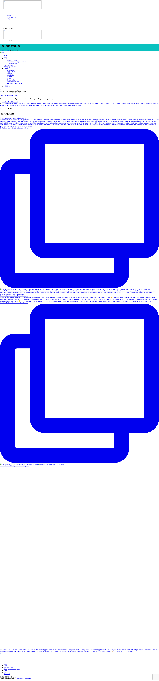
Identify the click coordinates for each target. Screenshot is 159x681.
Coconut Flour (49, 103)
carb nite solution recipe (27, 103)
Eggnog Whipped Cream (9, 95)
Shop (5, 665)
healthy (90, 103)
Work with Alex (8, 667)
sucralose (19, 105)
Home (2, 50)
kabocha (117, 103)
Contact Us (7, 674)
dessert (74, 103)
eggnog (78, 103)
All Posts (6, 50)
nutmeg (150, 103)
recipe (6, 105)
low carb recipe (134, 103)
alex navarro (7, 103)
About (5, 664)
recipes (11, 105)
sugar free (25, 105)
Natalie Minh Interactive (24, 678)
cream (64, 103)
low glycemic (144, 103)
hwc (108, 103)
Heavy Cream (96, 103)
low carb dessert (125, 103)
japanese (112, 103)
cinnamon (42, 103)
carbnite (36, 103)
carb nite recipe (15, 103)
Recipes (6, 670)
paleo (154, 103)
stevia (14, 105)
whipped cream (76, 105)
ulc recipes (44, 105)
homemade (104, 103)
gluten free (84, 103)
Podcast (6, 672)
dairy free (69, 103)
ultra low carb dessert (53, 105)
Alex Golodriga (6, 102)
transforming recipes (34, 105)
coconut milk (58, 103)
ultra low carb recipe (66, 105)
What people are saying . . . (12, 669)
